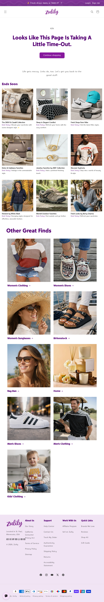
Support (48, 520)
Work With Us (69, 520)
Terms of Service (32, 543)
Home (57, 390)
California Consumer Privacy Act (30, 535)
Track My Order (50, 537)
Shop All (84, 537)
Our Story (29, 526)
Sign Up (96, 3)
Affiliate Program (70, 526)
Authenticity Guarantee (49, 544)
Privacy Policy (31, 549)
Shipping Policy (50, 551)
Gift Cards (85, 543)
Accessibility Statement (49, 563)
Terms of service (52, 596)
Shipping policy (66, 596)
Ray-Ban (11, 390)
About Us (29, 520)
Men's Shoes (14, 443)
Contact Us (48, 532)
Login (88, 3)
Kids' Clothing (15, 496)
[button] (5, 12)
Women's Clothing (17, 285)
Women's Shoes (62, 285)
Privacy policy (38, 596)
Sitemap (28, 554)
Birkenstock (60, 338)
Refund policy (25, 596)
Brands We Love (87, 526)
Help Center (49, 526)
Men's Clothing (62, 443)
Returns (47, 557)
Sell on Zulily (68, 532)
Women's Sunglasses (18, 338)
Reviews (84, 532)
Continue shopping (52, 55)
